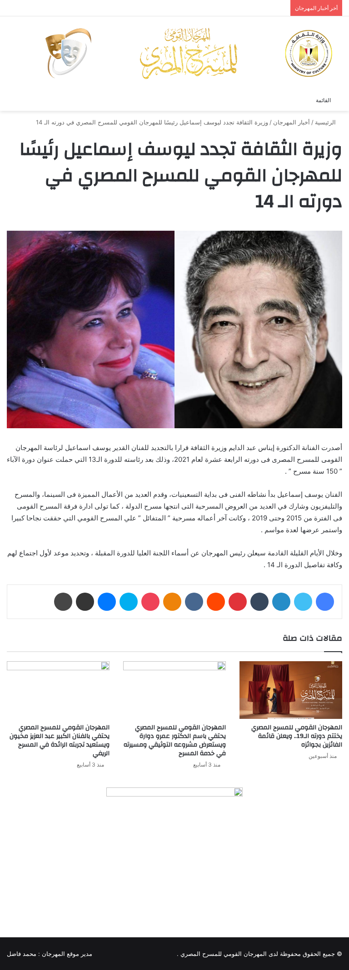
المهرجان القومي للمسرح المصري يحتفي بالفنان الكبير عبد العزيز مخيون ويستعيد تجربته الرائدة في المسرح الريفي (60, 740)
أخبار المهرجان (291, 122)
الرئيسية (326, 122)
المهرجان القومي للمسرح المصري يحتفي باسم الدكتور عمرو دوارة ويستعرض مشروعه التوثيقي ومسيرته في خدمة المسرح (175, 740)
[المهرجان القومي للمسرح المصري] (187, 53)
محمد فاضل (21, 953)
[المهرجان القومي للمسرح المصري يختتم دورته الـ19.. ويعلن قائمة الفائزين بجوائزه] (290, 690)
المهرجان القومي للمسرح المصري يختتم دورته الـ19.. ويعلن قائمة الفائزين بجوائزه (296, 736)
